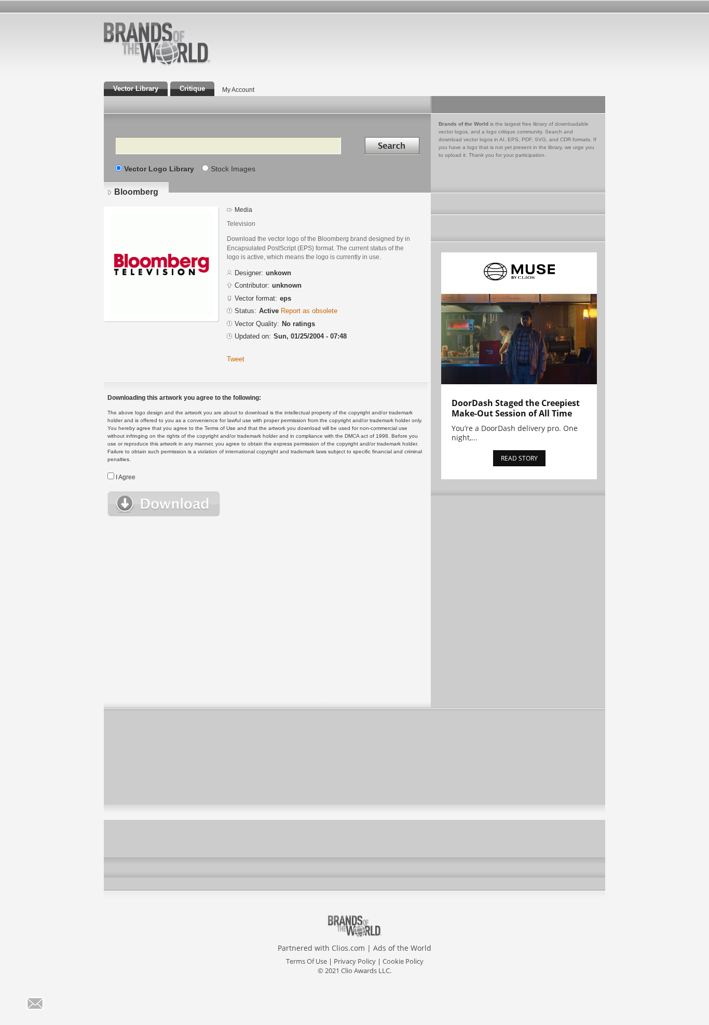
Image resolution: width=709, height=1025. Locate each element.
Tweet (235, 359)
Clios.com (348, 948)
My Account (238, 89)
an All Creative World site (190, 64)
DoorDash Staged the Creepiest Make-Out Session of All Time (516, 408)
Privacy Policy (355, 961)
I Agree (125, 477)
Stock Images (233, 169)
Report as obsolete (309, 311)
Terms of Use (306, 961)
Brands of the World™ (157, 43)
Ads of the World (402, 948)
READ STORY (519, 458)
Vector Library (135, 88)
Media (243, 209)
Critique (192, 88)
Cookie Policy (403, 961)
